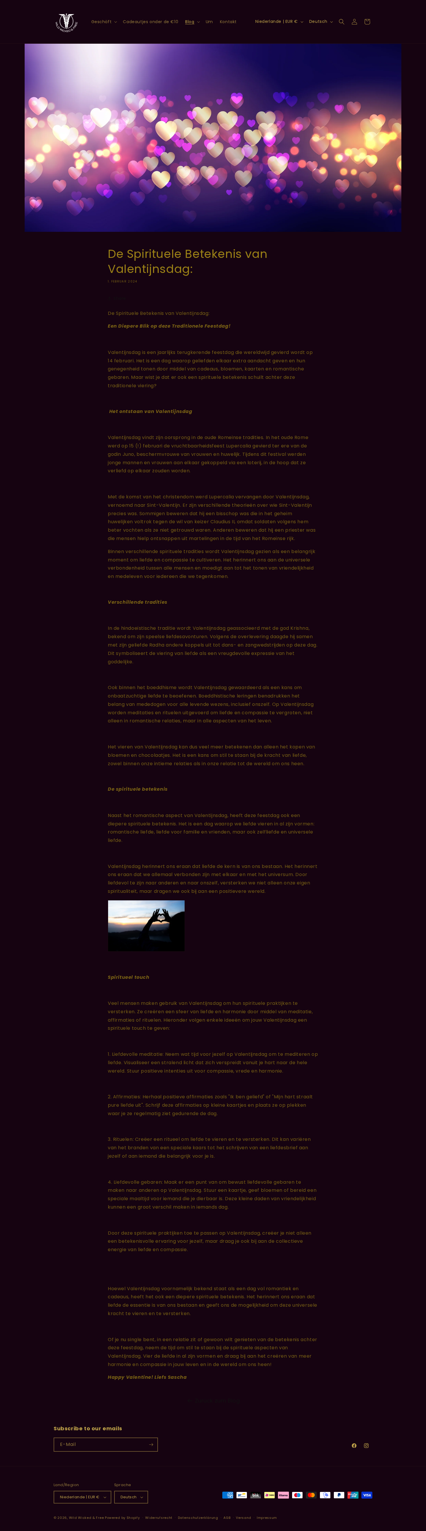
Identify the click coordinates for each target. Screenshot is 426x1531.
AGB (226, 1517)
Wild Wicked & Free (86, 1517)
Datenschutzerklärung (198, 1517)
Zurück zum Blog (217, 1400)
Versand (243, 1517)
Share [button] (120, 298)
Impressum (267, 1517)
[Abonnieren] (151, 1445)
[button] (104, 22)
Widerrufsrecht (158, 1517)
